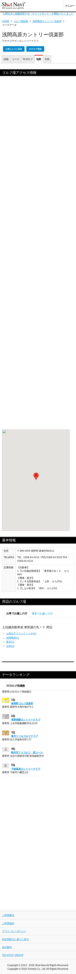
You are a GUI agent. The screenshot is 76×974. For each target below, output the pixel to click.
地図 (38, 59)
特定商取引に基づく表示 (15, 939)
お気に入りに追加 (14, 49)
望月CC (10, 642)
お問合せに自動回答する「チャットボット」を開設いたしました (38, 14)
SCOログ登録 (35, 49)
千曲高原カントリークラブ (25, 769)
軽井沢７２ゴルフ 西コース (27, 752)
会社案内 (7, 947)
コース (15, 59)
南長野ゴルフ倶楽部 (22, 703)
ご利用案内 (8, 915)
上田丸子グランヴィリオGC (21, 633)
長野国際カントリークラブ (25, 719)
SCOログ (28, 59)
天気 (47, 59)
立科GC (10, 646)
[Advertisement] (38, 253)
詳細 (6, 59)
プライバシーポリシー (14, 931)
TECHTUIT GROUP (13, 955)
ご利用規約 (8, 923)
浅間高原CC (12, 638)
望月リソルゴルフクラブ (24, 736)
